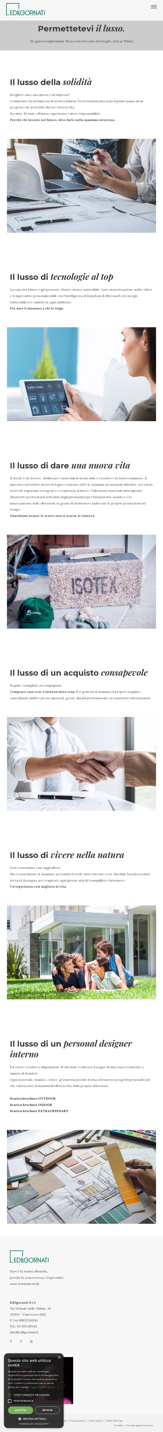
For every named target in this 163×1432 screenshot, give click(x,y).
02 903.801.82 (27, 1326)
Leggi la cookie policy (42, 1387)
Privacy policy (77, 1420)
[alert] (34, 1390)
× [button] (59, 1357)
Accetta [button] (20, 1410)
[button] (34, 1419)
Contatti (118, 1425)
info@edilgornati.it (24, 1332)
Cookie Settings (113, 1420)
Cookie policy (95, 1420)
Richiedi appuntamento (139, 1425)
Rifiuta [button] (47, 1410)
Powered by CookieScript (34, 1423)
